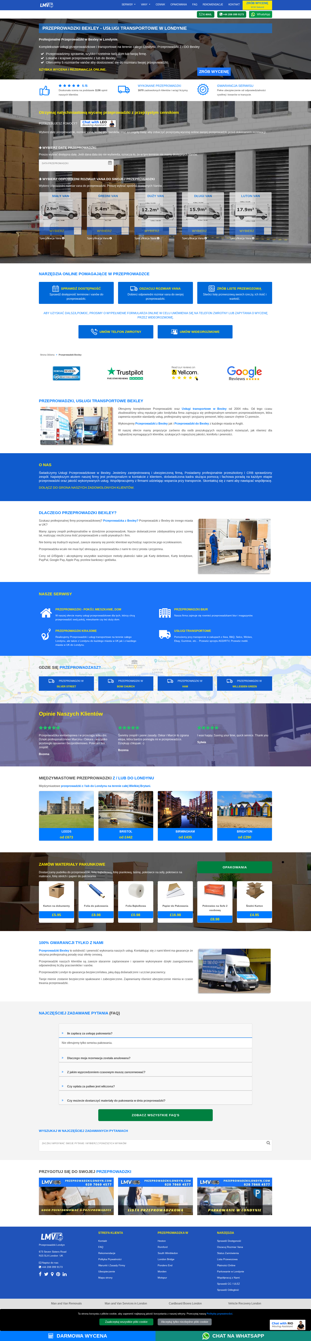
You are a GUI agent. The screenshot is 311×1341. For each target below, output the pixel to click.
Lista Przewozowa (227, 1259)
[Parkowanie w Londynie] (234, 1196)
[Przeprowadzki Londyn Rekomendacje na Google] (244, 373)
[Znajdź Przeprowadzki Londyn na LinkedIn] (65, 1274)
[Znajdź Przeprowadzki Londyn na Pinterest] (58, 1274)
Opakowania (178, 4)
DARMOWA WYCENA (81, 1336)
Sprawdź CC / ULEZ (228, 1283)
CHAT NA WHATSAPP (238, 1336)
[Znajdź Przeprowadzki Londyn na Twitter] (46, 1274)
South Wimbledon (168, 1253)
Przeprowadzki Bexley (70, 355)
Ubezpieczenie (106, 1271)
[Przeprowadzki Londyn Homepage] (46, 5)
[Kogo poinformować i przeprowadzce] (76, 1196)
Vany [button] (144, 4)
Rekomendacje (213, 4)
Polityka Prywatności (109, 1259)
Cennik (160, 4)
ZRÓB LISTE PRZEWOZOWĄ (235, 293)
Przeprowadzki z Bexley (151, 423)
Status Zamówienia (228, 1253)
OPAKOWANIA (235, 867)
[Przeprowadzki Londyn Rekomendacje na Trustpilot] (126, 373)
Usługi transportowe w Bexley (204, 408)
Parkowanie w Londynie (230, 1271)
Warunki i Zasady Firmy (111, 1265)
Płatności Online (226, 1265)
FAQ (100, 1247)
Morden (162, 1271)
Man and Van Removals (66, 1303)
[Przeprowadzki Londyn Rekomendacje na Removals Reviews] (66, 373)
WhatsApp (263, 14)
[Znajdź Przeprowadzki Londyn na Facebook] (40, 1274)
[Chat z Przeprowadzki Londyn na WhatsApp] (207, 1336)
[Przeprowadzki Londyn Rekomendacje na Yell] (185, 373)
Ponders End (165, 1265)
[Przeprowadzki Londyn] (52, 1236)
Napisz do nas (49, 1262)
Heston (162, 1240)
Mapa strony (105, 1277)
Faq (194, 4)
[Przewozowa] (155, 1196)
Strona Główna (47, 355)
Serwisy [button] (128, 4)
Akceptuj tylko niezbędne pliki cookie (184, 1321)
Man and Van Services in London (126, 1303)
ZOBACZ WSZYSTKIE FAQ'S (155, 1115)
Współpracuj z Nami (228, 1277)
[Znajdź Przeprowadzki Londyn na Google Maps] (52, 1274)
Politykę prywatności (219, 1313)
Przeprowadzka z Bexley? (120, 520)
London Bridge (166, 1259)
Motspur (162, 1277)
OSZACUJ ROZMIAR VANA (156, 293)
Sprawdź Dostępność (229, 1240)
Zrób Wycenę (214, 71)
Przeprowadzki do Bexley (191, 423)
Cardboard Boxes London (185, 1303)
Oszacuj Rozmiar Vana (230, 1247)
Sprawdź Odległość (228, 1289)
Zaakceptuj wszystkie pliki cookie (126, 1321)
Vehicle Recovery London (244, 1303)
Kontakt (234, 4)
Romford (163, 1247)
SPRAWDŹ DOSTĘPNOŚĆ (76, 293)
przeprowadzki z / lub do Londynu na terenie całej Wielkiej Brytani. (106, 785)
